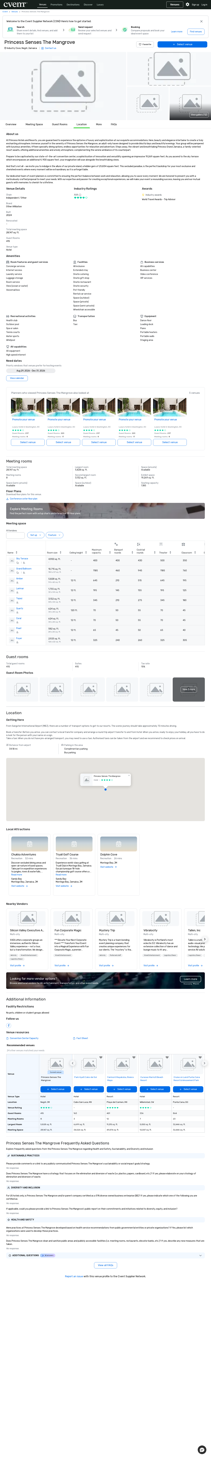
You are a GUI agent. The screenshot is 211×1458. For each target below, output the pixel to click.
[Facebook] (8, 1025)
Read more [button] (16, 874)
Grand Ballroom (24, 568)
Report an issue (74, 1276)
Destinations (73, 4)
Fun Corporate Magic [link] (68, 930)
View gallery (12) (199, 114)
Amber (19, 578)
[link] (27, 918)
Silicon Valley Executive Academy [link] (27, 930)
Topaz (19, 598)
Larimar (20, 588)
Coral (18, 618)
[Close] (201, 21)
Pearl (18, 628)
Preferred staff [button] (115, 955)
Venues (42, 4)
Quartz (19, 608)
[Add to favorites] (101, 1057)
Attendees (11, 530)
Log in (204, 4)
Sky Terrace (22, 558)
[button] (63, 86)
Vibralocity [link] (150, 930)
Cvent (5, 12)
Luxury (100, 4)
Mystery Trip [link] (107, 930)
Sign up (195, 4)
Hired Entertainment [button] (28, 955)
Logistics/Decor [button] (17, 959)
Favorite (147, 44)
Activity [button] (14, 955)
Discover (88, 4)
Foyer (19, 638)
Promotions (56, 4)
